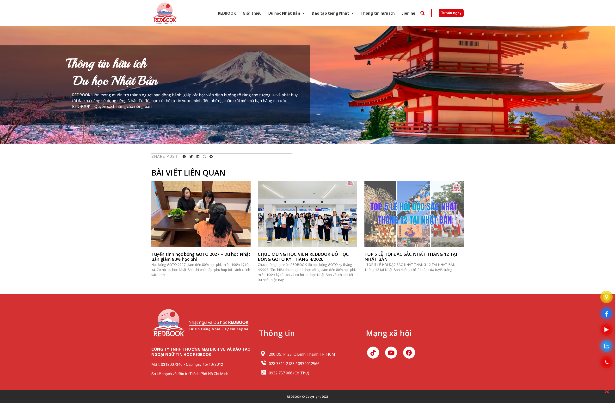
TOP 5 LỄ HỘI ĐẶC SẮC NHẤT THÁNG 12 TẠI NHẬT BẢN (410, 256)
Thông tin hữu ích (378, 13)
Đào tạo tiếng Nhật (330, 13)
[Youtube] (391, 353)
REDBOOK (227, 13)
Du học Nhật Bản (284, 13)
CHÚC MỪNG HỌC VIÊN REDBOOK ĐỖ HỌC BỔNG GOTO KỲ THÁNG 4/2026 (303, 256)
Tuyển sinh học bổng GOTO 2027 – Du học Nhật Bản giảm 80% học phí (200, 256)
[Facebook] (409, 353)
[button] (422, 13)
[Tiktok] (373, 353)
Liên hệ (408, 13)
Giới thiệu (252, 13)
